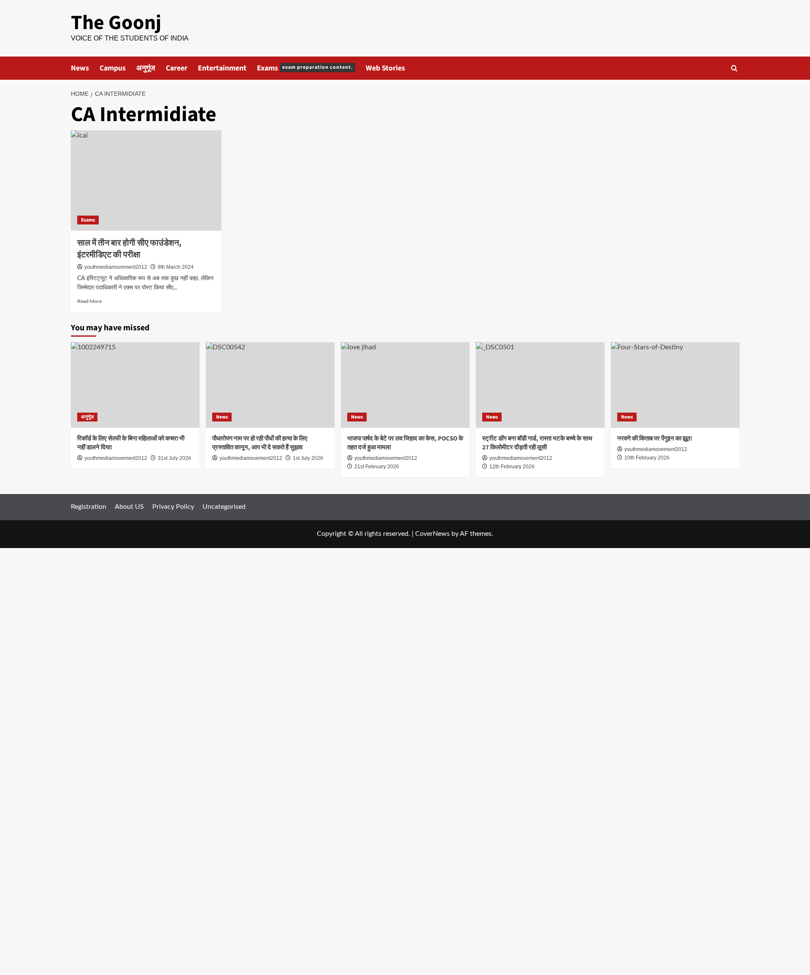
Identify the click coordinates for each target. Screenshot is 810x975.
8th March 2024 (176, 267)
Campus (113, 68)
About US (129, 506)
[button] (734, 68)
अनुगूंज (145, 68)
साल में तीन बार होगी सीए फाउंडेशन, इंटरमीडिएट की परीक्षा (129, 249)
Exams (305, 68)
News (80, 68)
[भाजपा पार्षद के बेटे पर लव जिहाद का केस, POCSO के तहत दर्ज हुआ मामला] (405, 385)
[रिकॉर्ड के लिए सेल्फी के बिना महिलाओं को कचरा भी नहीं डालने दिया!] (135, 385)
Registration (88, 506)
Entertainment (222, 68)
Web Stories (385, 68)
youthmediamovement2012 (115, 267)
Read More (89, 301)
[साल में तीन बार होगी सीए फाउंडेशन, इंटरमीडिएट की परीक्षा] (146, 180)
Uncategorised (224, 506)
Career (176, 68)
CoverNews (432, 533)
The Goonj (116, 22)
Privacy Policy (173, 506)
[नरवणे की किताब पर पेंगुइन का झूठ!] (675, 385)
